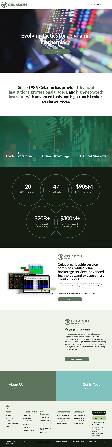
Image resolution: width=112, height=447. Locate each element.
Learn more (70, 299)
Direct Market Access (46, 423)
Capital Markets (64, 412)
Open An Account (99, 412)
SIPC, (41, 441)
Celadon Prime (44, 417)
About (8, 412)
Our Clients (9, 421)
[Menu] (109, 5)
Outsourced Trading (28, 430)
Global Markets (27, 427)
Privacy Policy (92, 441)
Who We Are (9, 418)
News (7, 426)
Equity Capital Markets (63, 415)
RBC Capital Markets (79, 418)
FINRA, (38, 441)
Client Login (97, 5)
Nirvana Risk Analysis (80, 421)
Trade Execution (30, 412)
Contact (99, 418)
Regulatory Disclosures (61, 441)
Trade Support (44, 432)
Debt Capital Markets (63, 421)
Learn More (56, 51)
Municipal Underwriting (63, 418)
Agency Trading (27, 415)
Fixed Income (27, 418)
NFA (48, 441)
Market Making (27, 424)
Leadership (9, 415)
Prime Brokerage (44, 413)
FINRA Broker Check (78, 441)
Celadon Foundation (12, 423)
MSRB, (45, 441)
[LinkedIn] (105, 442)
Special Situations (62, 423)
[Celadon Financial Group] (14, 5)
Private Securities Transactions (28, 421)
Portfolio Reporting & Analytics (46, 429)
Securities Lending (45, 425)
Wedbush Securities (79, 415)
